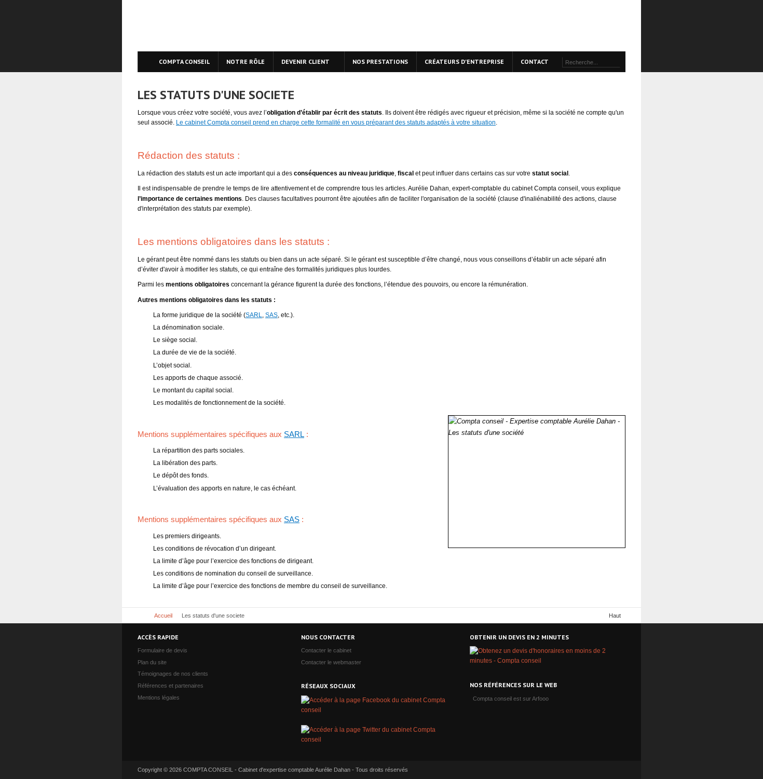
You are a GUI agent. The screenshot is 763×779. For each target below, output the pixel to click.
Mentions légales (159, 697)
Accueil (163, 615)
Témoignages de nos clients (173, 674)
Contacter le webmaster (331, 662)
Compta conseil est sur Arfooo (511, 698)
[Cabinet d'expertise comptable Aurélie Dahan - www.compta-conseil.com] (223, 25)
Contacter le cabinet (326, 650)
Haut (615, 615)
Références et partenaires (170, 685)
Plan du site (152, 662)
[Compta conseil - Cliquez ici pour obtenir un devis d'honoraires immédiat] (562, 23)
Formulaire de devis (162, 650)
